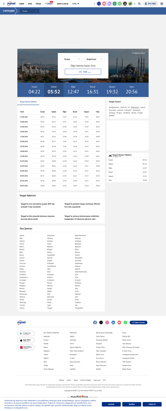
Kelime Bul (126, 336)
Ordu (77, 291)
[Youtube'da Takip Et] (119, 322)
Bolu (21, 252)
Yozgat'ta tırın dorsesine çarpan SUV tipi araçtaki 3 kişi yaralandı (38, 205)
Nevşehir (23, 291)
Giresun (22, 266)
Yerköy (133, 113)
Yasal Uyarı (97, 380)
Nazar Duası (126, 369)
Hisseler (99, 343)
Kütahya (78, 283)
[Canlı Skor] (114, 4)
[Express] (99, 4)
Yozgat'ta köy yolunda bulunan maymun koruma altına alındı (38, 217)
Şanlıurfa (50, 297)
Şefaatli (111, 115)
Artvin (22, 244)
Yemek (46, 343)
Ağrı (21, 238)
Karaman (50, 274)
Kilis (76, 277)
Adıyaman (51, 235)
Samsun (22, 297)
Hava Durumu (101, 365)
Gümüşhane (51, 266)
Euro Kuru (100, 358)
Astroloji (73, 340)
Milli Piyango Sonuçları (131, 347)
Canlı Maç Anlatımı (77, 351)
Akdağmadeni (114, 107)
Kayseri (50, 277)
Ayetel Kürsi (126, 365)
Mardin (77, 286)
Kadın (46, 347)
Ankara (22, 241)
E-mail (72, 358)
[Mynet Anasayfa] (11, 3)
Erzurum (23, 263)
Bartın (22, 247)
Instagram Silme (128, 358)
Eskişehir (50, 263)
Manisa (49, 286)
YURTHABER (9, 10)
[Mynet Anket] (104, 4)
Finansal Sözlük (102, 340)
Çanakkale (51, 255)
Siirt (76, 297)
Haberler (47, 336)
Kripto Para (100, 347)
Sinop (22, 299)
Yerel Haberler (49, 369)
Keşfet (98, 369)
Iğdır (49, 269)
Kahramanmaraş (81, 272)
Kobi (71, 365)
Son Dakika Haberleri (51, 333)
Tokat (49, 302)
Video (46, 365)
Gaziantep (78, 263)
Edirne (22, 260)
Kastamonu (24, 277)
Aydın (49, 244)
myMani (73, 369)
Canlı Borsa (100, 336)
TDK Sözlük (126, 362)
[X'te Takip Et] (101, 322)
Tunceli (22, 305)
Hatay (22, 269)
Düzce (49, 252)
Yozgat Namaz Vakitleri (28, 102)
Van (76, 305)
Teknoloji (73, 333)
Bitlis (77, 249)
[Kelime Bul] (119, 4)
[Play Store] (25, 333)
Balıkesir (78, 244)
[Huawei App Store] (25, 347)
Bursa (22, 255)
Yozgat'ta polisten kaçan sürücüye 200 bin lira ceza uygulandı (82, 205)
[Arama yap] (139, 4)
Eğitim (46, 358)
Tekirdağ (23, 302)
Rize (48, 294)
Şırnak (49, 299)
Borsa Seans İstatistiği (104, 333)
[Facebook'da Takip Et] (95, 322)
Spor (45, 362)
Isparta (77, 269)
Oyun (124, 333)
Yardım (69, 380)
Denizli (49, 258)
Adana (22, 235)
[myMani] (49, 3)
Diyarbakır (79, 258)
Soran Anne (126, 340)
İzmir (49, 272)
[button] (4, 4)
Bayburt (78, 247)
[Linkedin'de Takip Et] (113, 322)
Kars (76, 274)
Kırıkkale (23, 280)
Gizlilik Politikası (85, 380)
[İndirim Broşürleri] (109, 4)
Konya (49, 283)
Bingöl (49, 249)
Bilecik (22, 249)
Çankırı (77, 255)
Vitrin (72, 343)
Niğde (49, 291)
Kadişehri (127, 110)
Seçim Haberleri (75, 347)
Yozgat (49, 308)
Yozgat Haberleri (28, 195)
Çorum (22, 258)
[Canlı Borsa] (125, 4)
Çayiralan (112, 110)
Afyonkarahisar (80, 235)
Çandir (142, 107)
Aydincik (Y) (125, 107)
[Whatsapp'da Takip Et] (125, 322)
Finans (46, 340)
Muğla (49, 288)
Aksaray (50, 238)
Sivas (77, 299)
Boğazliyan (135, 107)
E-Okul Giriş (126, 351)
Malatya (22, 286)
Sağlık (72, 336)
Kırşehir (78, 280)
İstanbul (23, 272)
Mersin (22, 288)
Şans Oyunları (75, 362)
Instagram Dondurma (130, 354)
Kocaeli (22, 283)
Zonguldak (79, 308)
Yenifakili (126, 113)
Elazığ (49, 260)
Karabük (23, 274)
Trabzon (78, 302)
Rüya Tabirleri (101, 362)
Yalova (22, 308)
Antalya (50, 241)
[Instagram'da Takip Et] (107, 322)
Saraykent (136, 110)
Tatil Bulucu (126, 343)
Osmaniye (23, 294)
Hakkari (78, 266)
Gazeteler (73, 354)
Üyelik (76, 380)
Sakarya (78, 294)
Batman (50, 247)
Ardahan (78, 241)
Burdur (77, 252)
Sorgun (119, 113)
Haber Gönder (140, 322)
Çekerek (120, 110)
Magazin (47, 351)
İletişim (61, 380)
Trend (46, 354)
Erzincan (78, 260)
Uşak (49, 305)
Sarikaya (112, 113)
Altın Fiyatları (101, 351)
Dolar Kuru (100, 354)
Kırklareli (50, 280)
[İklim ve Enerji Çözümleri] (130, 4)
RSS (104, 380)
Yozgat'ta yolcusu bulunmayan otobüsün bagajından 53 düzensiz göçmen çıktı (82, 217)
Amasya (78, 238)
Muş (76, 288)
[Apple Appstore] (25, 340)
